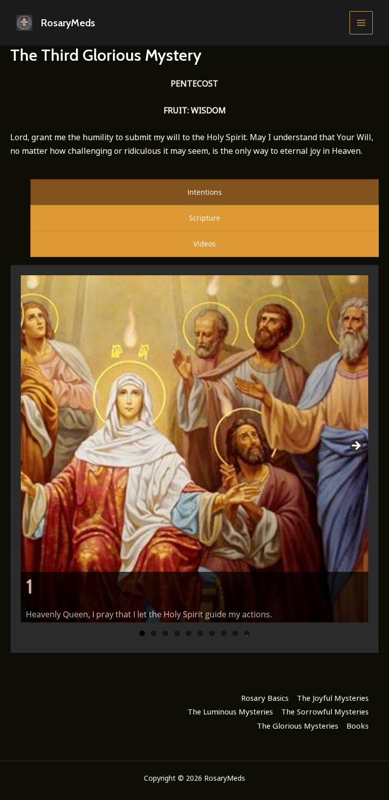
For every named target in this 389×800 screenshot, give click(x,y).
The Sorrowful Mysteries (325, 711)
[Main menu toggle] (361, 22)
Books (357, 726)
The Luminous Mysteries (230, 711)
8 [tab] (223, 633)
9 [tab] (235, 633)
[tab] (204, 192)
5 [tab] (188, 633)
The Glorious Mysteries (297, 726)
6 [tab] (200, 633)
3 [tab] (165, 633)
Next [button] (355, 446)
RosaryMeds (68, 23)
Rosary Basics (265, 698)
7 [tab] (212, 633)
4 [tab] (177, 633)
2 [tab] (154, 633)
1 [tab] (142, 633)
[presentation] (204, 192)
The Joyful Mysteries (333, 698)
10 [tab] (247, 633)
